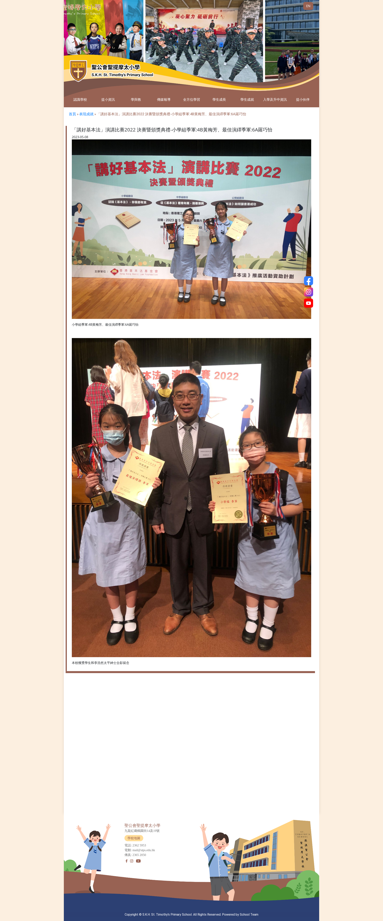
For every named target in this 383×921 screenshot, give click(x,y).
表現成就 (86, 114)
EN (308, 6)
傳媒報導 (164, 99)
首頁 (72, 114)
